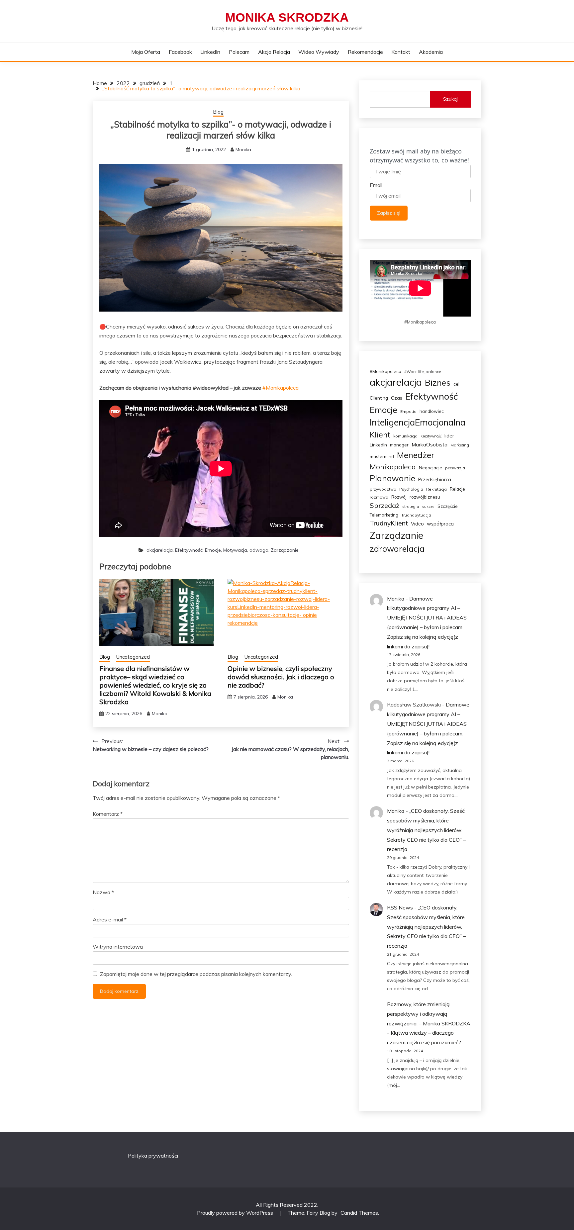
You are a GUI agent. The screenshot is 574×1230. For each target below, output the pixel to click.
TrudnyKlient (389, 523)
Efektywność (189, 550)
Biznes (437, 382)
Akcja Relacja (274, 51)
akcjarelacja (159, 550)
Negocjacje (430, 467)
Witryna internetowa (118, 946)
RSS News (400, 907)
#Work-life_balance (422, 371)
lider (449, 435)
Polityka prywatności (153, 1155)
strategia (410, 506)
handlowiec (432, 411)
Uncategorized (133, 657)
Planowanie (392, 478)
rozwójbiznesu (425, 497)
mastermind (382, 456)
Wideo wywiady (318, 51)
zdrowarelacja (397, 548)
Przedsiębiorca (434, 479)
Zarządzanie (285, 550)
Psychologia (411, 489)
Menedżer (415, 455)
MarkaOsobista (429, 444)
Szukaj (450, 99)
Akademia (431, 51)
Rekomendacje (365, 51)
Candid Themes (359, 1212)
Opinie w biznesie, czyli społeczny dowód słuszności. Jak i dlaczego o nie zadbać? (281, 676)
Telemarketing (384, 515)
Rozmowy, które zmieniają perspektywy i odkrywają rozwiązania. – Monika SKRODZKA (428, 1014)
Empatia (408, 411)
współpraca (440, 523)
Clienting (379, 398)
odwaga (258, 550)
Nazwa (103, 892)
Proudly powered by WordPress (235, 1212)
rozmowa (379, 497)
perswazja (455, 467)
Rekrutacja (436, 489)
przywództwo (383, 489)
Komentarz (108, 813)
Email (376, 185)
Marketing (459, 444)
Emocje (213, 550)
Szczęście (447, 506)
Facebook (180, 51)
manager (399, 444)
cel (456, 384)
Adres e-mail (110, 919)
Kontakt (400, 51)
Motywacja (235, 550)
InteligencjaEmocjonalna (417, 422)
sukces (428, 506)
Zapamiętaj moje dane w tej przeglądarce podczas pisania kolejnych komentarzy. (196, 974)
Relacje (457, 489)
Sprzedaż (384, 505)
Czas (396, 398)
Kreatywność (431, 436)
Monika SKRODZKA (287, 17)
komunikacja (405, 435)
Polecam (239, 51)
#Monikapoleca (280, 387)
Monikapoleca (393, 466)
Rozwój (399, 497)
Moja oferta (145, 51)
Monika (243, 149)
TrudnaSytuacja (416, 515)
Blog (218, 112)
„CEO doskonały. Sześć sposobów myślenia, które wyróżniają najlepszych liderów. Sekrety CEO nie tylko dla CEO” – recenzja (426, 829)
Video (417, 523)
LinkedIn (210, 51)
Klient (380, 434)
